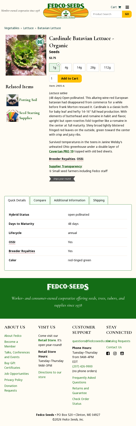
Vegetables (11, 28)
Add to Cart (69, 78)
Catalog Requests (118, 341)
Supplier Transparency (65, 166)
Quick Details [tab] (17, 200)
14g (79, 67)
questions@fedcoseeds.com (91, 341)
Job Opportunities (16, 374)
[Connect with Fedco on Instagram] (115, 353)
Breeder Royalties (62, 159)
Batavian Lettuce (49, 28)
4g (66, 67)
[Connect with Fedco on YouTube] (122, 353)
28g (92, 67)
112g (107, 67)
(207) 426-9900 (82, 366)
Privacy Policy (13, 380)
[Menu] (127, 7)
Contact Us (114, 347)
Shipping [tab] (98, 200)
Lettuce (28, 28)
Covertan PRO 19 (61, 151)
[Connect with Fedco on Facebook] (108, 353)
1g (54, 67)
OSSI (80, 159)
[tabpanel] (68, 237)
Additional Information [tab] (69, 200)
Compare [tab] (40, 200)
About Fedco (13, 336)
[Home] (66, 10)
